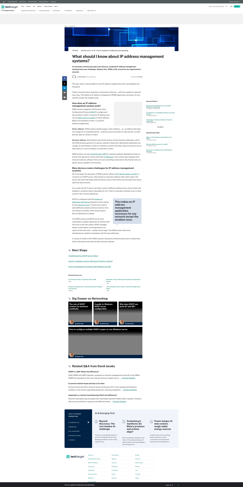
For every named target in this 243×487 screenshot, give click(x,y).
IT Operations (68, 10)
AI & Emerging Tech (12, 1)
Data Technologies (32, 1)
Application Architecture (28, 10)
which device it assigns (86, 118)
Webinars (39, 6)
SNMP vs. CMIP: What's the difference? (83, 372)
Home (66, 26)
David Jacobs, (82, 77)
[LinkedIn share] (64, 88)
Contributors (115, 455)
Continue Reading (128, 378)
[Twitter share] (64, 83)
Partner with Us (92, 474)
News (22, 6)
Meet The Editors (93, 462)
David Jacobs (106, 366)
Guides (137, 455)
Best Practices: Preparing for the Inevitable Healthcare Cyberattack (158, 106)
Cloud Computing (44, 10)
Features (28, 6)
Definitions (115, 466)
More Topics (90, 10)
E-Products (115, 470)
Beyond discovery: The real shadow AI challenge (107, 425)
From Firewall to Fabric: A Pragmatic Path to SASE (82, 279)
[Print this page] (64, 92)
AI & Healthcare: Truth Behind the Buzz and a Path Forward (160, 113)
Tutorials (137, 474)
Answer (75, 50)
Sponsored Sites (48, 6)
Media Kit (90, 478)
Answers (114, 462)
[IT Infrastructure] (9, 4)
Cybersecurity (22, 1)
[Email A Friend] (64, 97)
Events (114, 474)
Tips (34, 6)
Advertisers (91, 470)
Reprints (114, 459)
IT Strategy (53, 1)
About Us (90, 455)
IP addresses (108, 157)
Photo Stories (139, 462)
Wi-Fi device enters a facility (126, 174)
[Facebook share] (64, 78)
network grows (83, 205)
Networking (79, 10)
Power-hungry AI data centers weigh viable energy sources (163, 425)
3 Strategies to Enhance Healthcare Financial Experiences (159, 120)
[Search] (226, 6)
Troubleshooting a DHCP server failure (83, 256)
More (55, 6)
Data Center (56, 10)
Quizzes (137, 466)
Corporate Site (92, 482)
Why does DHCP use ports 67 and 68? (157, 144)
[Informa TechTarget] (4, 1)
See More (160, 127)
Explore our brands (234, 1)
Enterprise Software (44, 1)
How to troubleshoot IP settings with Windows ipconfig (89, 267)
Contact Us (91, 466)
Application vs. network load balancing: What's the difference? (92, 395)
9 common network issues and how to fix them (86, 383)
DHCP (93, 112)
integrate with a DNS (99, 154)
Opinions (137, 459)
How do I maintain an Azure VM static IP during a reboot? (90, 261)
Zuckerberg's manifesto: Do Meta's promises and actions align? (136, 426)
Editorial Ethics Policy (94, 459)
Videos (137, 478)
